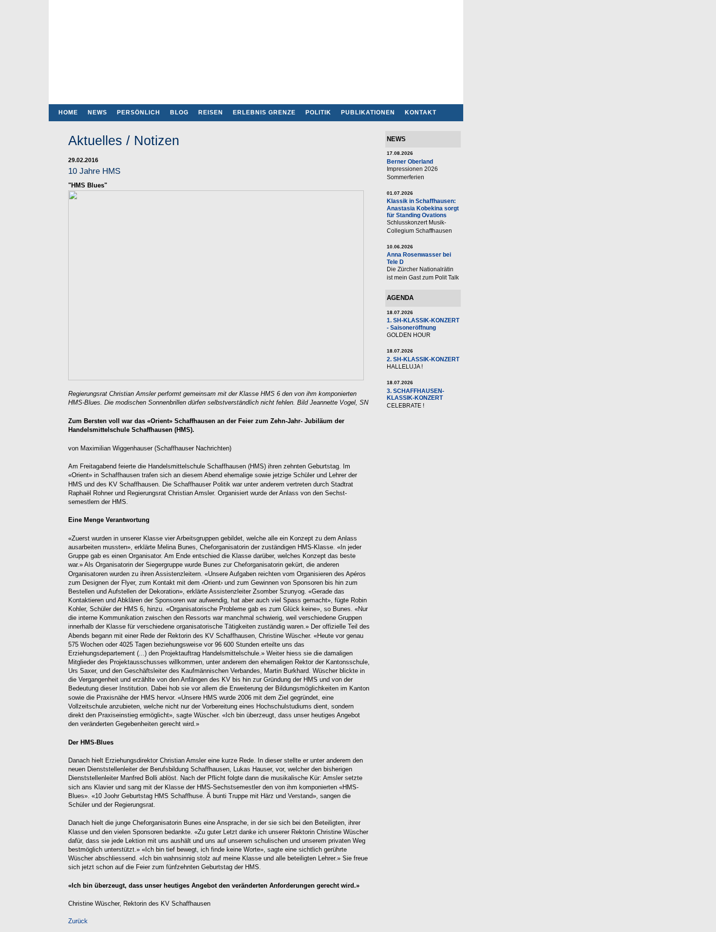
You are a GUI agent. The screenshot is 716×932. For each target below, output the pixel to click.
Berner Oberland (410, 161)
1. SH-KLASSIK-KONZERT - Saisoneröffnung (423, 323)
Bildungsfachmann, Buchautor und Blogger (256, 48)
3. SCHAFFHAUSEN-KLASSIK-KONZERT (415, 394)
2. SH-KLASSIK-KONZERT (423, 359)
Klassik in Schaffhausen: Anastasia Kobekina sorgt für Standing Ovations (423, 208)
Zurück (78, 921)
